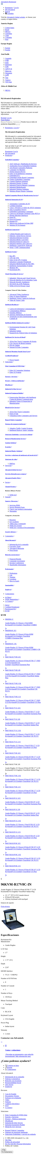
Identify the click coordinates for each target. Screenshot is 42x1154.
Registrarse (9, 8)
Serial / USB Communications (19, 247)
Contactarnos (9, 594)
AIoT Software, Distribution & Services (23, 164)
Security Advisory (10, 532)
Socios (7, 482)
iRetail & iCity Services (12, 407)
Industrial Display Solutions (13, 451)
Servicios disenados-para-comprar (15, 474)
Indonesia (8, 65)
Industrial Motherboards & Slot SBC (21, 264)
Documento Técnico (12, 1096)
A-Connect (9, 601)
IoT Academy (14, 522)
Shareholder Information (17, 565)
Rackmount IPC (14, 270)
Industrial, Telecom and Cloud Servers (22, 278)
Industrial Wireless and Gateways (20, 244)
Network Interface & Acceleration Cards (23, 280)
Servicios (8, 465)
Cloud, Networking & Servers (14, 274)
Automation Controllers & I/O (19, 204)
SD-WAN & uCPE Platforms (19, 284)
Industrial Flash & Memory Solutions (22, 185)
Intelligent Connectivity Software (20, 245)
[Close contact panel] (1, 1042)
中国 (7, 60)
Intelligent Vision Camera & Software (22, 298)
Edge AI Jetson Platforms (18, 296)
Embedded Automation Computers (21, 212)
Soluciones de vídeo (11, 459)
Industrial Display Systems (18, 183)
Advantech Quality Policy (13, 478)
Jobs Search (9, 1085)
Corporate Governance (17, 561)
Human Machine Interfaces (18, 215)
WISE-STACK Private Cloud (19, 286)
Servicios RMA (14, 505)
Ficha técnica (5, 906)
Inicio (7, 605)
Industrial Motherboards (17, 187)
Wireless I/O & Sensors (17, 225)
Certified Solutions (15, 206)
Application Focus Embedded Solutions (23, 166)
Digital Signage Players (17, 172)
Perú (6, 39)
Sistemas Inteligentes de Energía (20, 315)
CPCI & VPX (14, 258)
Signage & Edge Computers (19, 347)
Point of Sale (13, 414)
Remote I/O (13, 221)
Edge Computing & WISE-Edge (14, 366)
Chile (7, 35)
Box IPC (12, 256)
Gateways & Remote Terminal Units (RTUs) (24, 213)
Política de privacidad (12, 1142)
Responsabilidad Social (13, 1083)
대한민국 (8, 69)
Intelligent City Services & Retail (15, 337)
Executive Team (14, 546)
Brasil (7, 30)
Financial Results (15, 559)
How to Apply (14, 581)
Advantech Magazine (16, 548)
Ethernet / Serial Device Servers (20, 236)
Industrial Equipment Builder (14, 393)
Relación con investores (12, 555)
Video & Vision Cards (17, 300)
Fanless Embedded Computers (19, 179)
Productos (8, 155)
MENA (7, 90)
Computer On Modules (17, 170)
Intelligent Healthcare (12, 304)
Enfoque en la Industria (13, 1098)
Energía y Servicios (11, 376)
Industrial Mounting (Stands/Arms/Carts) (17, 351)
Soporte (7, 497)
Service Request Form (17, 507)
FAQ (7, 1106)
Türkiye (8, 80)
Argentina (8, 33)
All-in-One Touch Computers (19, 412)
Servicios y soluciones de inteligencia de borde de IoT (21, 455)
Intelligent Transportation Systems (21, 266)
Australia (8, 58)
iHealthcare (8, 385)
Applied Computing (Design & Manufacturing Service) (21, 195)
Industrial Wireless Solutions (19, 189)
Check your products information (20, 509)
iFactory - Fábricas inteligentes (14, 381)
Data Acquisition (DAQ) (17, 210)
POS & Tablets (14, 345)
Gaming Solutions (10, 443)
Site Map (8, 1140)
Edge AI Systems (15, 372)
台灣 (7, 75)
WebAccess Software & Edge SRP (21, 223)
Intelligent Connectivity (12, 229)
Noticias (8, 1102)
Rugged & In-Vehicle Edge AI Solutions (23, 333)
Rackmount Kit (10, 609)
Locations (12, 579)
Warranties (13, 511)
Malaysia (8, 71)
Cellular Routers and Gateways (20, 234)
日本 (7, 67)
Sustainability (9, 585)
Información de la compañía (18, 544)
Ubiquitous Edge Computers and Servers (23, 416)
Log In (16, 8)
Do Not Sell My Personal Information (18, 1144)
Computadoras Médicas (17, 311)
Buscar (7, 11)
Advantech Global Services (13, 470)
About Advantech (10, 540)
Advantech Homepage (8, 2)
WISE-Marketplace (11, 599)
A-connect (8, 1108)
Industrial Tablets (15, 331)
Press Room (13, 550)
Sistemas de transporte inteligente (15, 424)
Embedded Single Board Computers (21, 177)
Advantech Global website (16, 17)
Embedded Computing (12, 159)
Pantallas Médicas (15, 313)
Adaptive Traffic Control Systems (20, 428)
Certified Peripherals (11, 355)
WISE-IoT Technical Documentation (22, 528)
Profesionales (9, 569)
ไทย (6, 78)
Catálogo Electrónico (12, 1104)
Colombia (10, 13)
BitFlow (12, 464)
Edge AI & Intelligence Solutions (20, 174)
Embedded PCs (14, 175)
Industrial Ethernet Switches (19, 238)
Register (3, 118)
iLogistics (8, 447)
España (7, 50)
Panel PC (12, 217)
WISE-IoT (13, 495)
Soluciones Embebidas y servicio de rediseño (18, 434)
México (7, 32)
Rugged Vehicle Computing (13, 420)
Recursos (12, 520)
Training (12, 577)
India (7, 63)
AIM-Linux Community (17, 524)
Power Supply (14, 360)
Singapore (8, 73)
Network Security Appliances (19, 282)
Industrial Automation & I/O (14, 199)
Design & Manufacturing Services (15, 438)
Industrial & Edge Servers (13, 389)
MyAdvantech (10, 10)
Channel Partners (10, 486)
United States (9, 28)
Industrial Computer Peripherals (20, 262)
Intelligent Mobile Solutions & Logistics (17, 323)
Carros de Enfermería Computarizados (22, 309)
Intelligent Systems (11, 252)
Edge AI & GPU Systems (18, 260)
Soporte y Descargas (11, 501)
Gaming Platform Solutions (18, 181)
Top (4, 1150)
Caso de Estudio (10, 1094)
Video (7, 1100)
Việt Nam (8, 82)
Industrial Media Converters (18, 240)
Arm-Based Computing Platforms (20, 168)
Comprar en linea (13, 1065)
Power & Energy (15, 219)
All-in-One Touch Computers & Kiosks (22, 341)
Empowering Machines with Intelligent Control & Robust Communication (22, 398)
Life (10, 575)
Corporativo (9, 536)
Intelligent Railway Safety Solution (21, 430)
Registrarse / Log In (12, 128)
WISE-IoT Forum (15, 526)
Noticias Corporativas (12, 1079)
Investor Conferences (16, 563)
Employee (8, 589)
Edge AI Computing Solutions (19, 370)
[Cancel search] (19, 124)
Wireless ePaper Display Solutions (21, 191)
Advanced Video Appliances (19, 294)
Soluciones (9, 362)
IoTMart (8, 597)
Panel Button (5, 120)
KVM (7, 611)
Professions (13, 573)
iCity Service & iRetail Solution (20, 343)
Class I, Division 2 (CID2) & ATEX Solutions (25, 208)
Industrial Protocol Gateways (19, 242)
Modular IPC (13, 268)
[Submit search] (17, 124)
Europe (7, 48)
